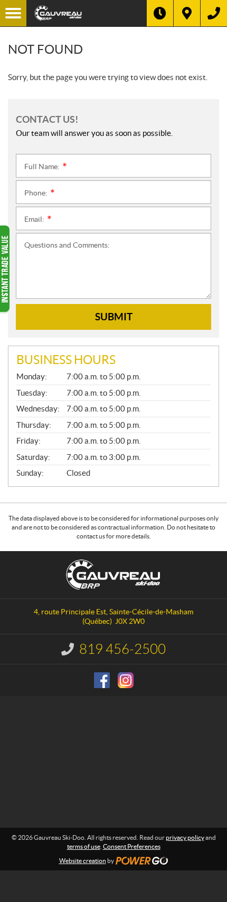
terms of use (83, 846)
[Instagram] (126, 680)
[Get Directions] (187, 13)
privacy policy (185, 837)
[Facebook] (102, 680)
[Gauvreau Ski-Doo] (86, 13)
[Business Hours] (160, 13)
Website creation (82, 860)
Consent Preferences (131, 846)
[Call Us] (214, 13)
